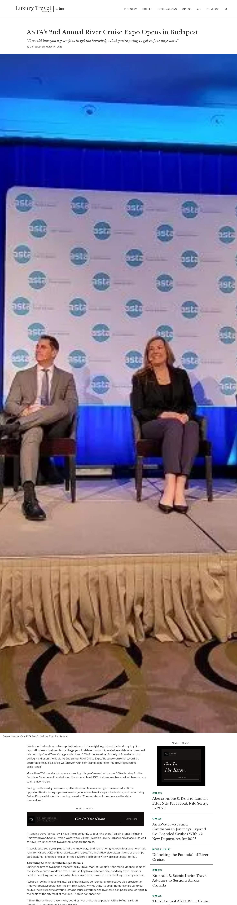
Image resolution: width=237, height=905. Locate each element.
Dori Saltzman (37, 46)
